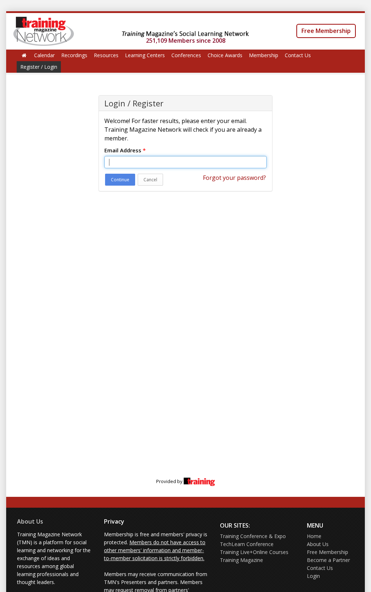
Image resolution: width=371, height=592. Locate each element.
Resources (106, 55)
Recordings (74, 55)
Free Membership (326, 31)
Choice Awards (225, 55)
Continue (120, 180)
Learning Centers (145, 55)
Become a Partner (328, 560)
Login (313, 575)
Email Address (125, 150)
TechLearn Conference (247, 544)
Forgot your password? (234, 178)
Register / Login (38, 66)
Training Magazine (241, 560)
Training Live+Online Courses (254, 552)
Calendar (44, 55)
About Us (30, 521)
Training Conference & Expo (253, 536)
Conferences (186, 55)
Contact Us (298, 55)
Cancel (150, 180)
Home (314, 536)
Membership (263, 55)
